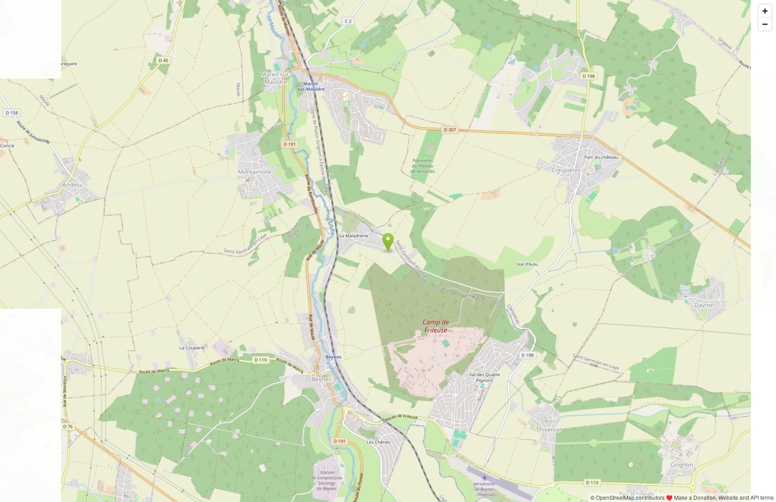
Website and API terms (746, 497)
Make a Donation (695, 497)
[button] (388, 242)
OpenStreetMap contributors (630, 497)
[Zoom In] (765, 11)
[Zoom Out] (765, 24)
